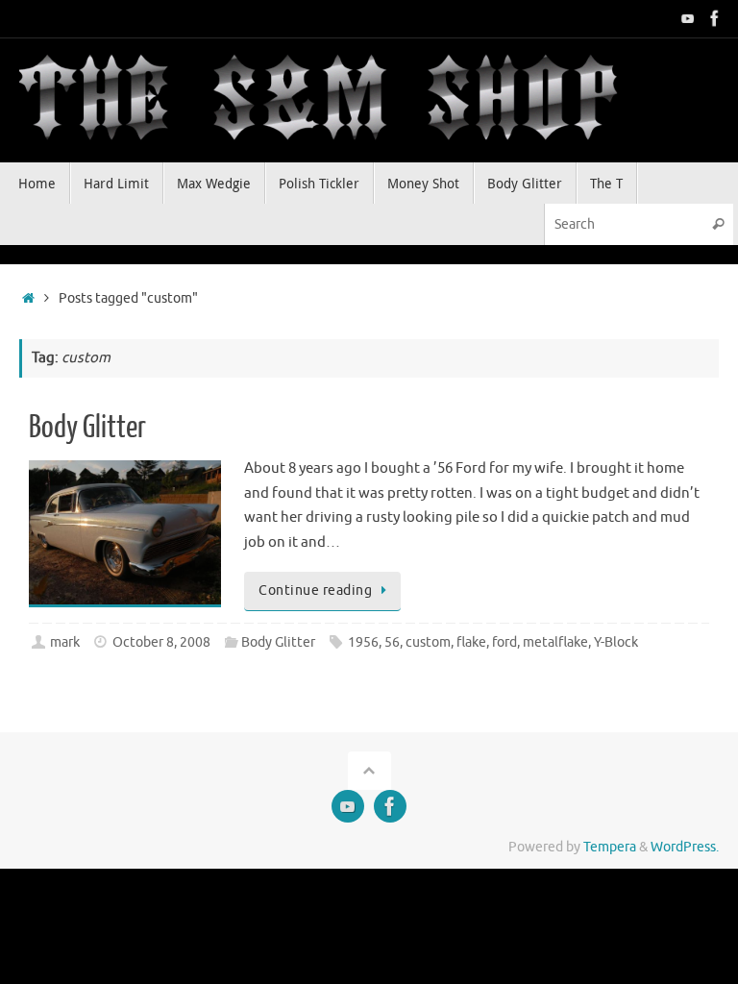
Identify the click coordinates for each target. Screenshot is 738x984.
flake (471, 642)
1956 (363, 642)
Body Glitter (87, 427)
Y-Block (616, 642)
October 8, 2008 (161, 642)
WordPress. (685, 847)
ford (504, 642)
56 (392, 642)
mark (65, 642)
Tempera (609, 847)
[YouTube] (688, 18)
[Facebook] (714, 18)
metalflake (555, 642)
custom (428, 642)
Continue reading (315, 590)
